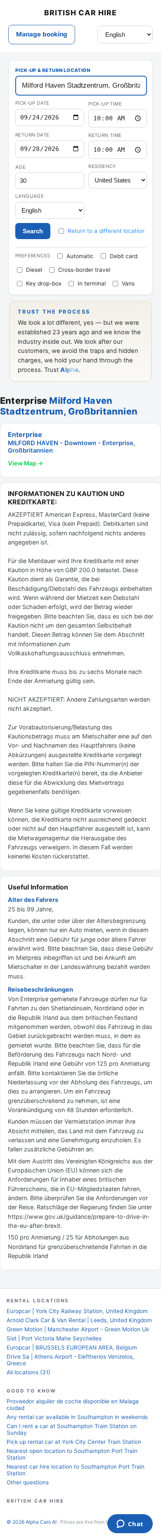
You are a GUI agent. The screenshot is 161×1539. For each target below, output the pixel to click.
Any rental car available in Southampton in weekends (77, 1417)
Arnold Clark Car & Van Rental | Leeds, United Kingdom (79, 1320)
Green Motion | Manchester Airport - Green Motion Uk (78, 1329)
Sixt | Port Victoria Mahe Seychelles (54, 1338)
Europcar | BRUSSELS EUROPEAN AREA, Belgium (72, 1347)
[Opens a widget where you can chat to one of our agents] (130, 1524)
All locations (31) (28, 1372)
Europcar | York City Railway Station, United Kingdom (77, 1311)
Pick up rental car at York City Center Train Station (74, 1441)
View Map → (25, 463)
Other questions (28, 1482)
